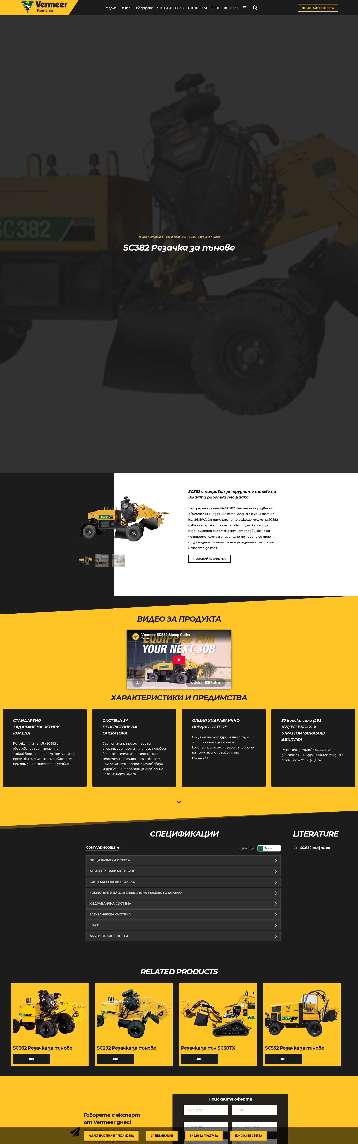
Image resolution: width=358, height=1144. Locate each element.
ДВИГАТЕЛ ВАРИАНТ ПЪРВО (112, 871)
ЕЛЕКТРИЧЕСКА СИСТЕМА (110, 914)
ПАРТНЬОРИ (197, 8)
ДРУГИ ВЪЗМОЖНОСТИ (109, 936)
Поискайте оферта (248, 1135)
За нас (125, 8)
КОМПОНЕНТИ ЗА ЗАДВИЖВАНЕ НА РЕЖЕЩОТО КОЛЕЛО (136, 893)
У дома (111, 8)
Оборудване (144, 8)
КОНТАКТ (231, 8)
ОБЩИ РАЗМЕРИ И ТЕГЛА (110, 860)
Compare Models (101, 847)
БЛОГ (215, 8)
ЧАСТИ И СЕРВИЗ (170, 8)
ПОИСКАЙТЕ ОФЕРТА (318, 8)
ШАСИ (95, 925)
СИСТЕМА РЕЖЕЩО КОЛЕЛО (112, 882)
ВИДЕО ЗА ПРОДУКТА (204, 1135)
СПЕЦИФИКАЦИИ (162, 1135)
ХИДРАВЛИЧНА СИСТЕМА (110, 903)
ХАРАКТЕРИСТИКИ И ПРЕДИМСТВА (111, 1135)
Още (31, 1059)
